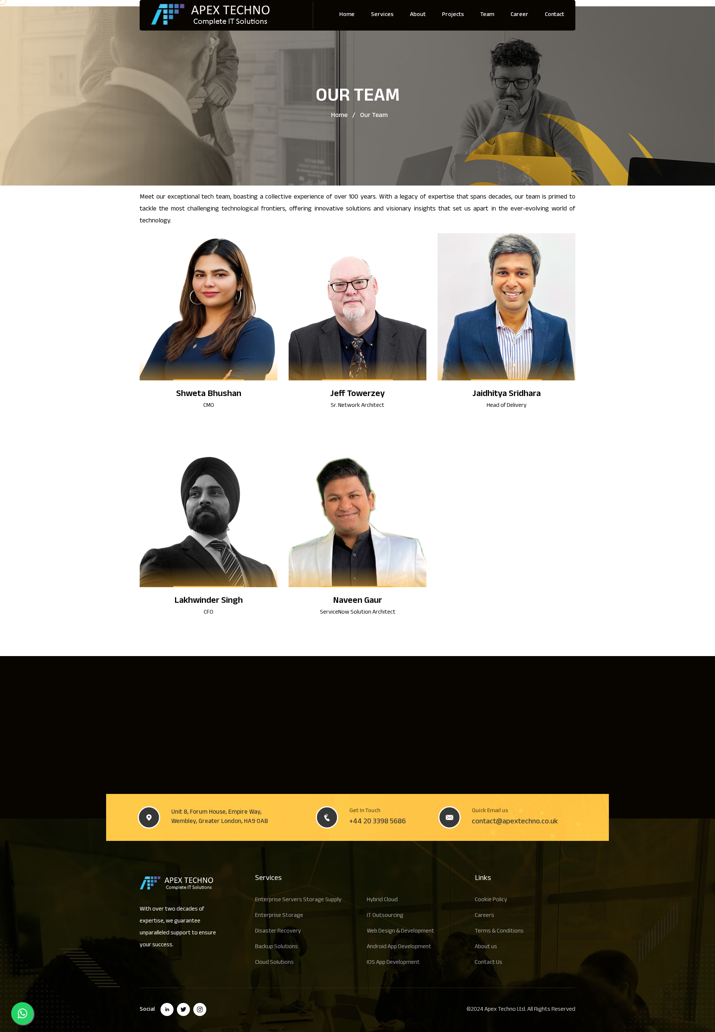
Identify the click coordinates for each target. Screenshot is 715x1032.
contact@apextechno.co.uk (515, 822)
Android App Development (399, 947)
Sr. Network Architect (357, 406)
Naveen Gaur (357, 601)
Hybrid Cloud (382, 900)
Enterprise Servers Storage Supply (298, 900)
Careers (484, 916)
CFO (208, 613)
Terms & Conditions (499, 932)
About (418, 15)
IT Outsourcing (385, 916)
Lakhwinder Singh (208, 601)
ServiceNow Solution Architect (357, 613)
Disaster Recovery (278, 932)
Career (519, 15)
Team (487, 15)
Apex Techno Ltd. (505, 1010)
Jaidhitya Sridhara (507, 394)
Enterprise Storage (279, 916)
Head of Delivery (507, 406)
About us (486, 947)
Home (347, 15)
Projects (453, 15)
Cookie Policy (491, 900)
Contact (554, 15)
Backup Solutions (276, 947)
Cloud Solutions (274, 963)
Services (382, 15)
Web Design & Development (400, 932)
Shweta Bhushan (208, 394)
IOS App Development (393, 963)
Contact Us (488, 963)
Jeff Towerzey (357, 394)
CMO (208, 406)
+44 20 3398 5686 (377, 822)
